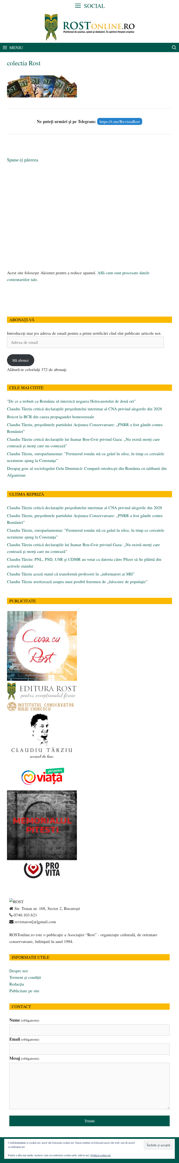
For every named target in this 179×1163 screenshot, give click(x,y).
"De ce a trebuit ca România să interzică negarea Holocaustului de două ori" (71, 401)
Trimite (89, 1120)
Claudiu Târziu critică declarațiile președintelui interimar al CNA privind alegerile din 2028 (84, 408)
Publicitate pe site (24, 990)
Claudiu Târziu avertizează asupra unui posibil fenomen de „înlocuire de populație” (77, 581)
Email (24, 1039)
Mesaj (24, 1058)
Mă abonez (20, 360)
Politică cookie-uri (101, 1155)
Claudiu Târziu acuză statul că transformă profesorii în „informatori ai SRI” (70, 574)
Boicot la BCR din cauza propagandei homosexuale (50, 416)
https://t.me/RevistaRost (120, 121)
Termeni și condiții (25, 977)
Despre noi (18, 970)
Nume (24, 1020)
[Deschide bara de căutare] (174, 47)
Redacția (16, 984)
